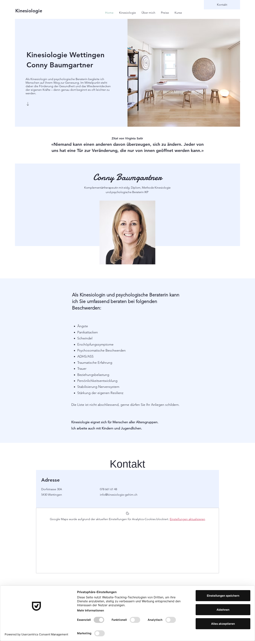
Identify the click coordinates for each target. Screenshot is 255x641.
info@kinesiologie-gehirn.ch (118, 494)
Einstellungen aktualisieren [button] (187, 519)
